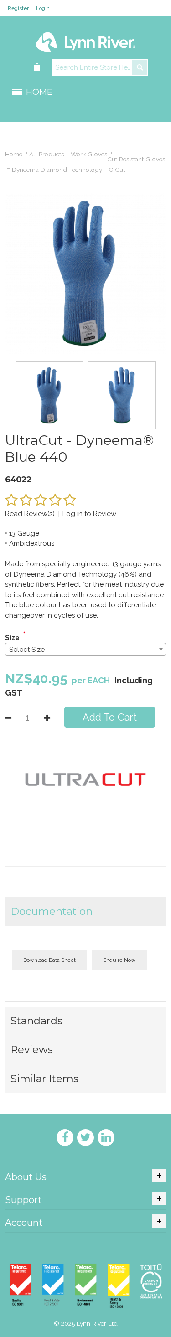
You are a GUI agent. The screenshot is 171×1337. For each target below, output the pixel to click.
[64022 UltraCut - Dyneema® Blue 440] (49, 395)
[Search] (139, 67)
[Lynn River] (86, 38)
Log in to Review (89, 514)
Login (43, 8)
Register (18, 8)
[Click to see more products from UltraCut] (85, 779)
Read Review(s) (30, 514)
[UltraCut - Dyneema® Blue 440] (85, 198)
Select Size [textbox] (27, 649)
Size (12, 638)
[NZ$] (37, 67)
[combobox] (85, 649)
